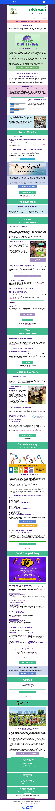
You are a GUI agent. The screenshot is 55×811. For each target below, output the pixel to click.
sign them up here (38, 283)
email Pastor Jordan (30, 94)
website (40, 269)
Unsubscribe (19, 803)
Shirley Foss (11, 643)
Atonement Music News (27, 435)
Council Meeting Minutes (27, 691)
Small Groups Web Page (27, 662)
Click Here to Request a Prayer (27, 186)
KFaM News (27, 320)
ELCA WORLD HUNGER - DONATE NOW (27, 753)
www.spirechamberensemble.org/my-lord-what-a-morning (28, 430)
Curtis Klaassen (27, 696)
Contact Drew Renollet (19, 344)
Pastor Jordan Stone (27, 196)
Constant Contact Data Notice (33, 803)
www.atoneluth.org (27, 763)
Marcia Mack (15, 609)
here (44, 29)
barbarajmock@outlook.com (33, 653)
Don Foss (40, 589)
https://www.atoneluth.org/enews (27, 798)
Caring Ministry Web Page (27, 192)
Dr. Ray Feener (41, 411)
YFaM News (27, 362)
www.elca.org (27, 793)
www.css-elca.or (27, 789)
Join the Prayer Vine (27, 158)
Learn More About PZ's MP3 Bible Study (27, 67)
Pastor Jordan (15, 183)
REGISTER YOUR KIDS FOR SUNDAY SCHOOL (27, 276)
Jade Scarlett (23, 600)
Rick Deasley (27, 439)
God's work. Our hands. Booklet (27, 525)
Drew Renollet (27, 366)
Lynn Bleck (30, 646)
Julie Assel (14, 382)
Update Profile (24, 803)
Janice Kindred (16, 623)
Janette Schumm (16, 616)
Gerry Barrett (39, 638)
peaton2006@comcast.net (18, 123)
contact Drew (26, 357)
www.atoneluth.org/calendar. (34, 108)
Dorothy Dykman (21, 636)
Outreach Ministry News (27, 521)
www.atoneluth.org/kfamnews (15, 298)
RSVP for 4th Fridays (27, 314)
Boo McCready (27, 324)
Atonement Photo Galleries (27, 673)
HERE (30, 502)
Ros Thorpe (27, 548)
